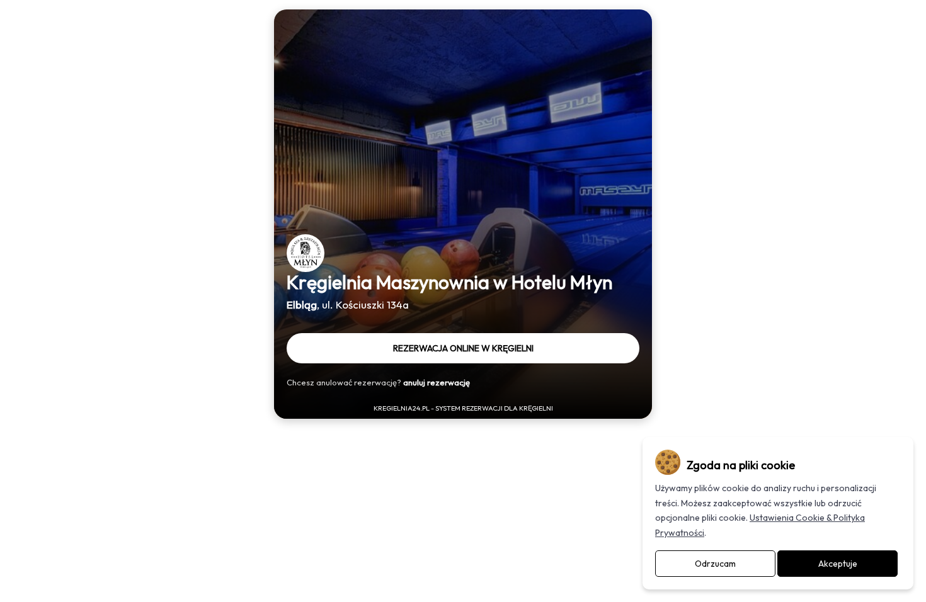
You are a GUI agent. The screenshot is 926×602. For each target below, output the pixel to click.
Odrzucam (715, 563)
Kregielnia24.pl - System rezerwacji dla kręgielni (463, 408)
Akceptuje (837, 563)
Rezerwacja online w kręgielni (463, 348)
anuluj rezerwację (436, 382)
